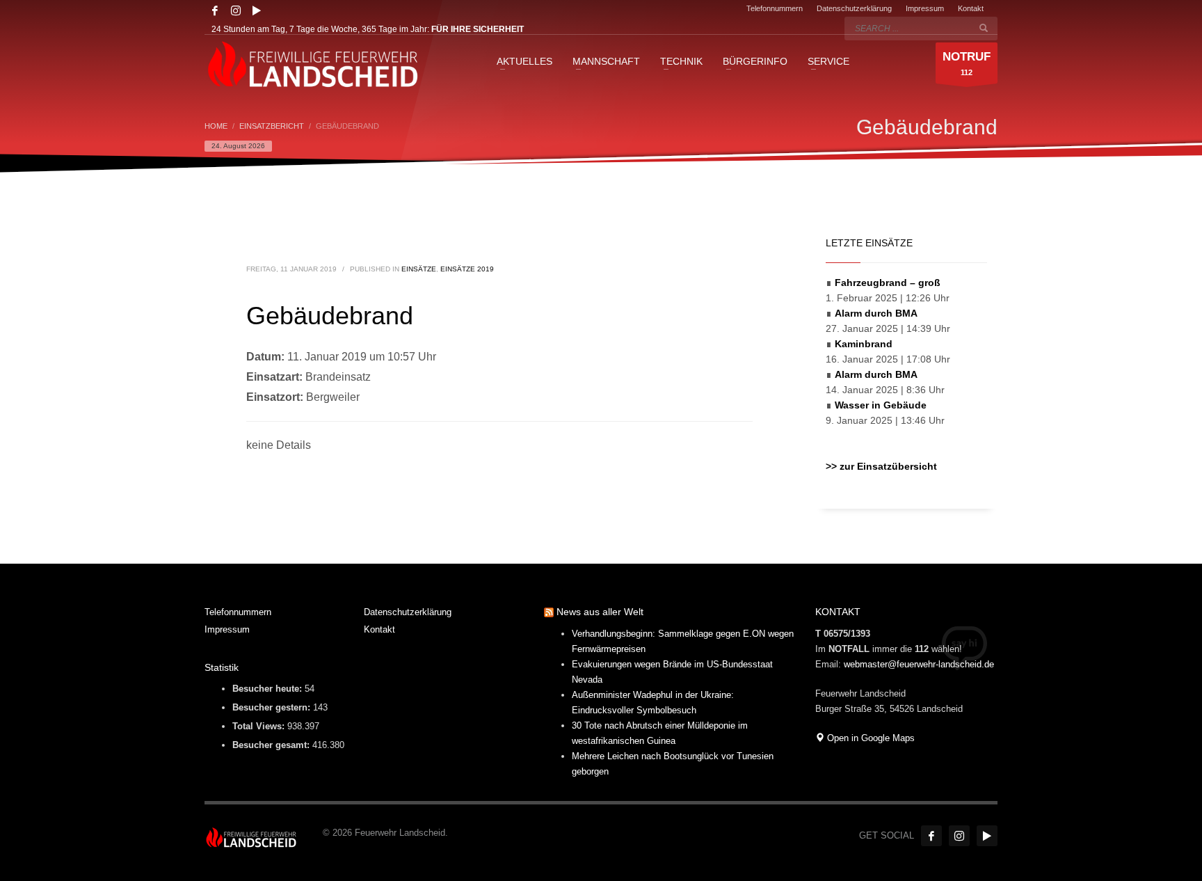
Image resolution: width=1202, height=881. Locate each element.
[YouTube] (256, 10)
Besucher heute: (268, 688)
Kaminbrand (863, 343)
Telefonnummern (774, 8)
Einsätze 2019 (467, 269)
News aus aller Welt (599, 611)
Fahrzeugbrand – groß (887, 282)
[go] (984, 28)
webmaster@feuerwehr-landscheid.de (919, 664)
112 (967, 63)
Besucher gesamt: (272, 745)
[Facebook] (215, 10)
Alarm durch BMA (876, 313)
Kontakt (971, 8)
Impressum (925, 8)
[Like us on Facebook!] (931, 835)
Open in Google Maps (869, 738)
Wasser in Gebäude (881, 405)
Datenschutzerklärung (854, 8)
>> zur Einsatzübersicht (881, 466)
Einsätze (418, 269)
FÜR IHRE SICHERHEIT (477, 29)
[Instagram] (235, 10)
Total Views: (259, 726)
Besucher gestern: (272, 707)
